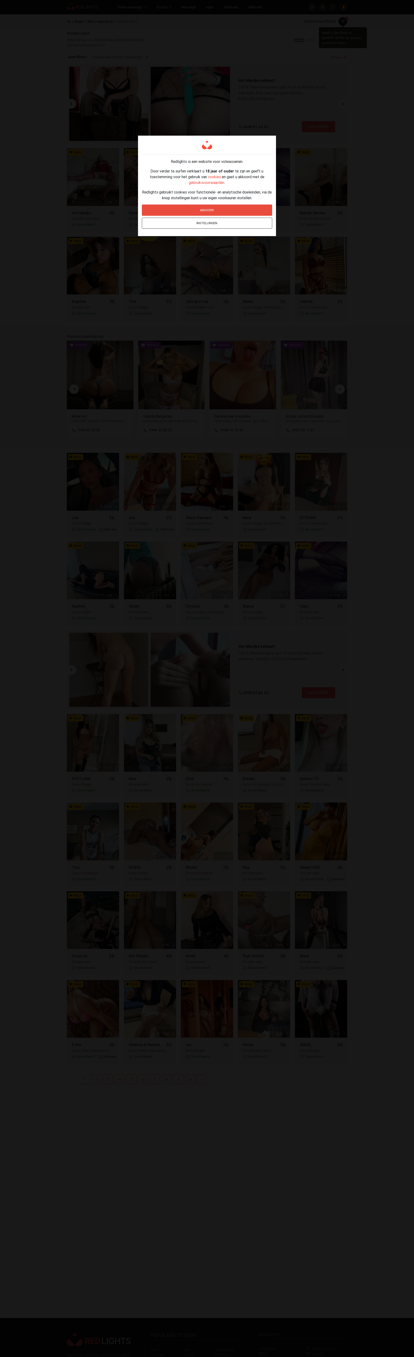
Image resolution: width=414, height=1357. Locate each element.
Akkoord (207, 210)
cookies (214, 176)
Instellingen (206, 223)
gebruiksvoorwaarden (206, 182)
